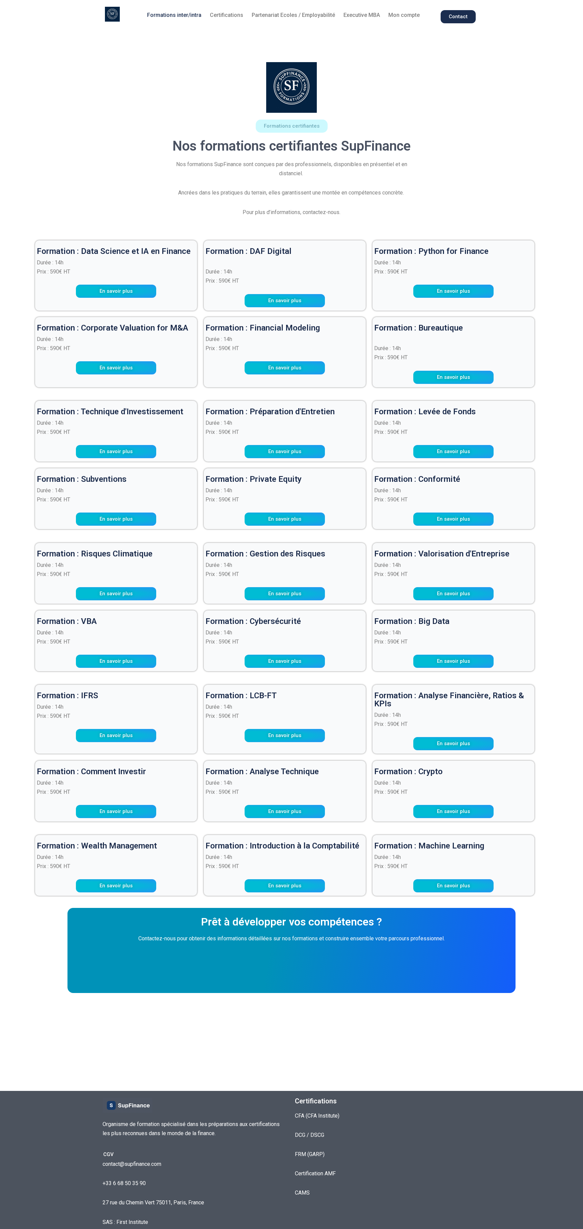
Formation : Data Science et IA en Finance (114, 251)
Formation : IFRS (67, 695)
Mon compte (404, 15)
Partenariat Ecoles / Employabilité (293, 15)
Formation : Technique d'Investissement (110, 411)
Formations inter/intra (174, 15)
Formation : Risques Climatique (94, 553)
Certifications (226, 15)
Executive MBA (361, 15)
